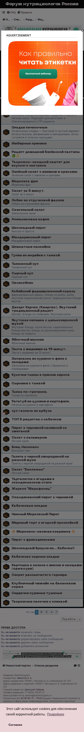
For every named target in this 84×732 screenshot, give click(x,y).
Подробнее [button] (55, 714)
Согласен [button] (15, 724)
